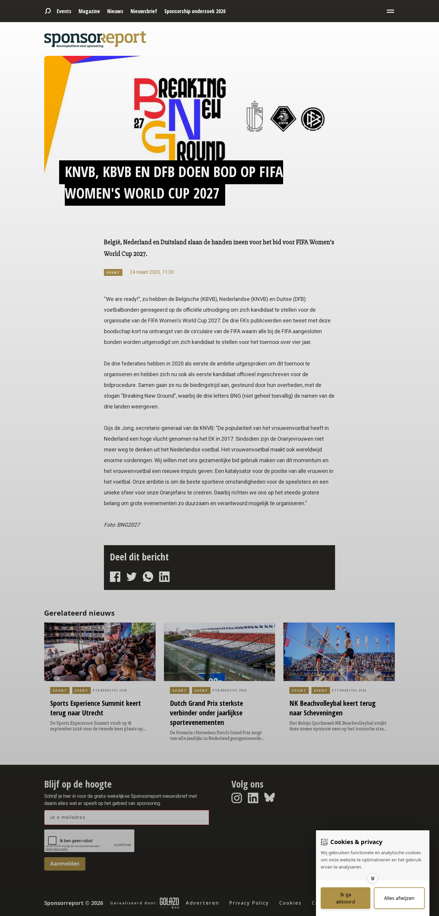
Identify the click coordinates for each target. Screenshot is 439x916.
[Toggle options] (372, 878)
